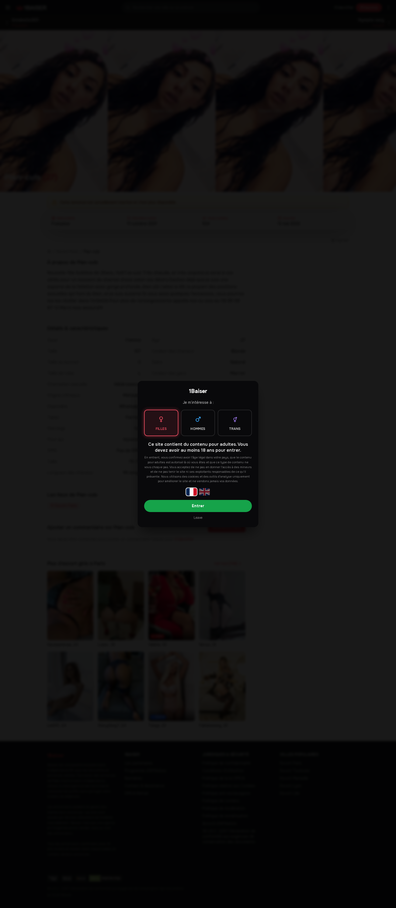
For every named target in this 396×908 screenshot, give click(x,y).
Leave (198, 518)
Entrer (198, 505)
